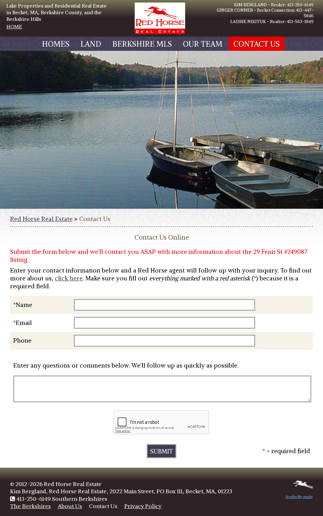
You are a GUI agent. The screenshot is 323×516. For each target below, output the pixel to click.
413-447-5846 (305, 13)
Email (24, 323)
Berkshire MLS (142, 44)
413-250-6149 (300, 5)
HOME (14, 26)
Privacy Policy (143, 506)
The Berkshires (30, 506)
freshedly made (299, 496)
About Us (70, 506)
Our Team (202, 44)
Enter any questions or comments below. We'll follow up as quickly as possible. (125, 365)
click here (69, 278)
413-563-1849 (300, 21)
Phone (22, 340)
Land (90, 44)
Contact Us (256, 44)
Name (24, 305)
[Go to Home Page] (160, 32)
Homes (55, 44)
